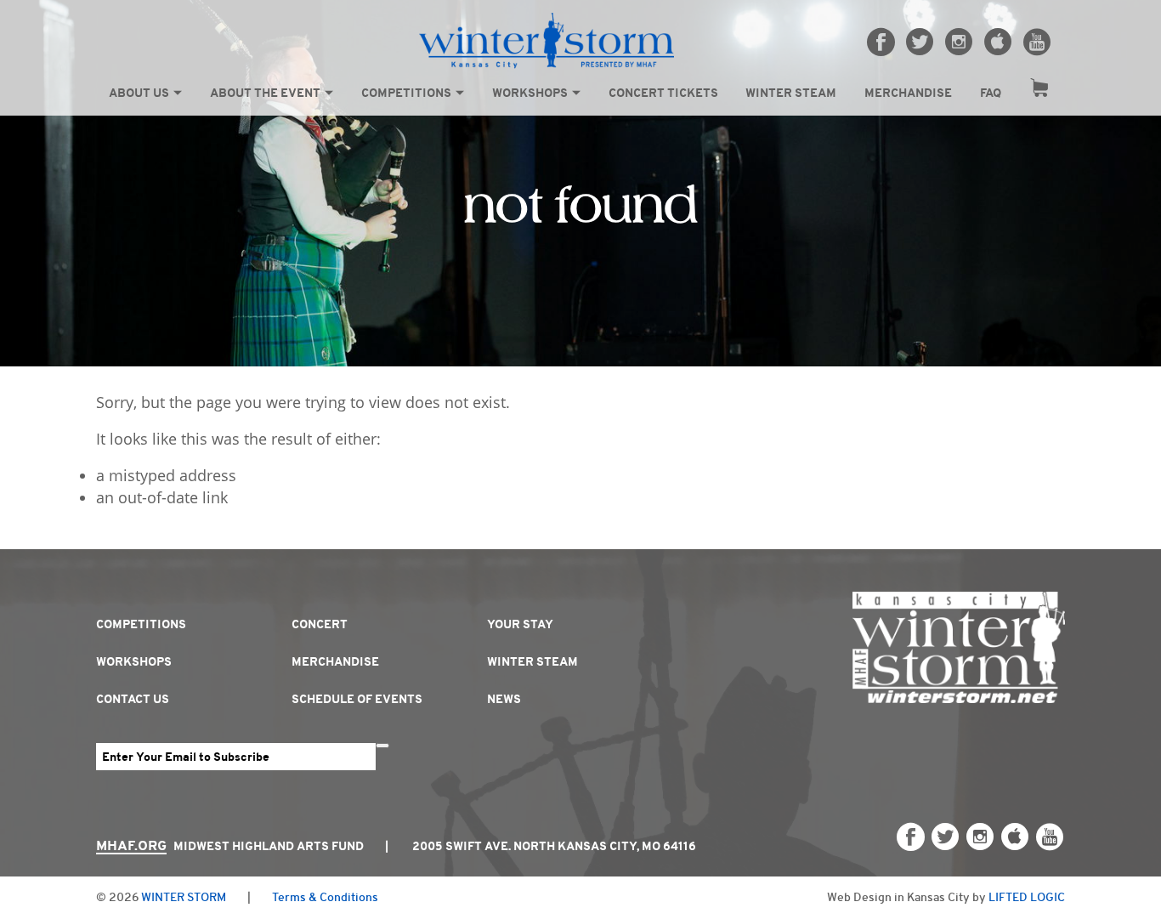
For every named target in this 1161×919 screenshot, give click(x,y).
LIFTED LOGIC (1026, 897)
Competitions (406, 92)
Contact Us (132, 699)
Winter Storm (183, 897)
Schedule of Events (357, 699)
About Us (139, 92)
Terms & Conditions (325, 897)
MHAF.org (131, 845)
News (504, 699)
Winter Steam (790, 92)
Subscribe (382, 745)
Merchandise (908, 92)
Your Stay (520, 624)
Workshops (530, 92)
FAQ (990, 92)
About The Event (265, 92)
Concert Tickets (663, 92)
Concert (320, 624)
